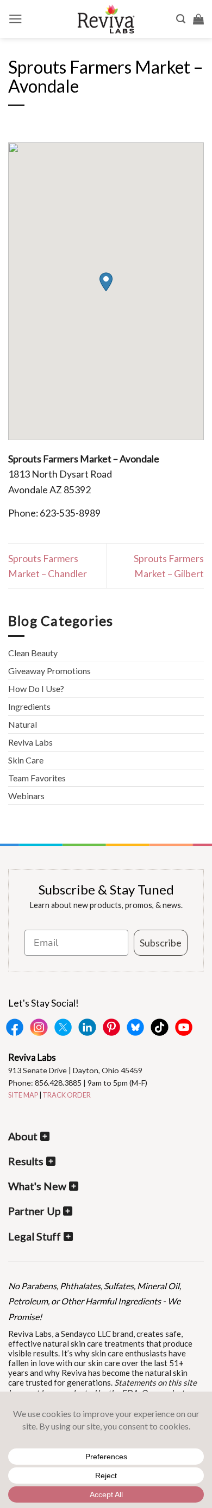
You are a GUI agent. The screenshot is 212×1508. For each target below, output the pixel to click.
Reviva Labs (30, 742)
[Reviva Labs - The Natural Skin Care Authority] (106, 19)
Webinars (26, 796)
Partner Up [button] (34, 1211)
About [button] (23, 1136)
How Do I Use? (36, 688)
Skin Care (25, 760)
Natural (22, 724)
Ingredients (29, 706)
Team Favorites (37, 778)
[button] (15, 19)
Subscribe (161, 943)
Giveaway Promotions (49, 670)
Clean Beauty (33, 653)
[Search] (180, 19)
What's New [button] (37, 1186)
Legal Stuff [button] (34, 1236)
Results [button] (25, 1161)
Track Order (66, 1095)
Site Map (23, 1095)
